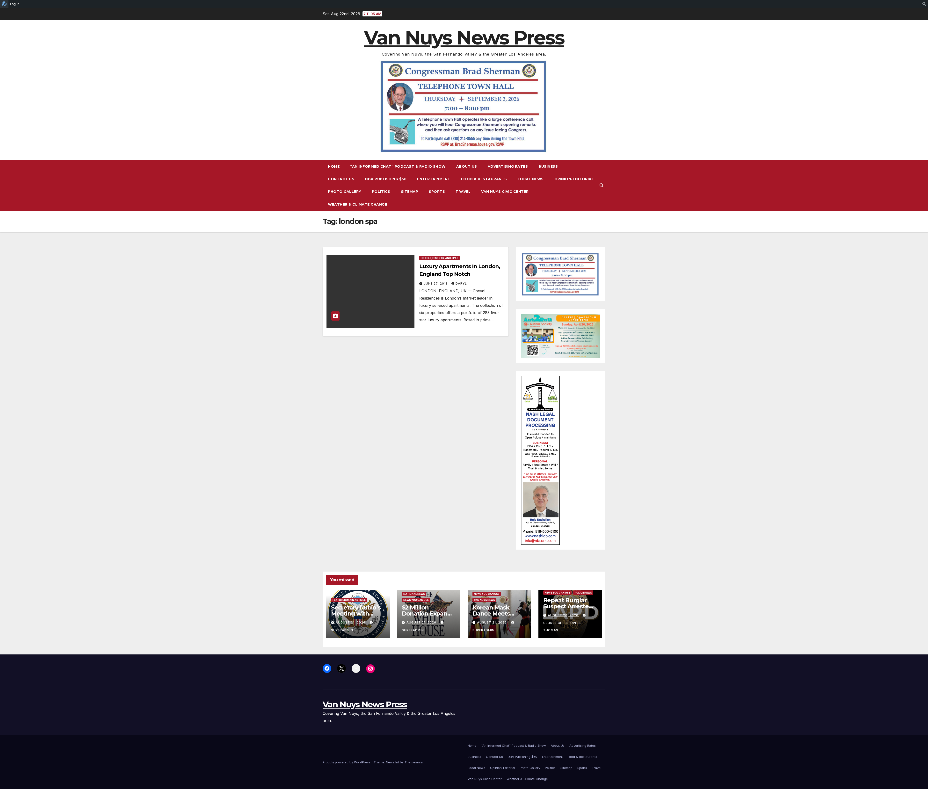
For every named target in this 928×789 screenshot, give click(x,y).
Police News (583, 592)
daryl (461, 283)
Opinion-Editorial (574, 179)
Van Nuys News (484, 599)
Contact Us (341, 179)
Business (548, 166)
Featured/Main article (349, 599)
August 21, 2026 (351, 622)
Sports (437, 191)
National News (414, 593)
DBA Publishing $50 (385, 179)
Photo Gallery (344, 191)
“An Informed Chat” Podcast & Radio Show (398, 166)
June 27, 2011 (436, 283)
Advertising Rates (508, 166)
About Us (466, 166)
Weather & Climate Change (357, 204)
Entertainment (433, 179)
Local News (531, 179)
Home (334, 166)
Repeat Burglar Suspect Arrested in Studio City (568, 606)
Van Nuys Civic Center (505, 191)
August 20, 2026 (563, 615)
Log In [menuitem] (14, 4)
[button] (601, 185)
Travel (463, 191)
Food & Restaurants (484, 179)
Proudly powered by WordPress (347, 762)
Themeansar (414, 762)
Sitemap (409, 191)
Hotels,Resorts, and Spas (439, 258)
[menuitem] (4, 4)
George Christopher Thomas (562, 626)
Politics (381, 191)
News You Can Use (416, 599)
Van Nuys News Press (464, 37)
